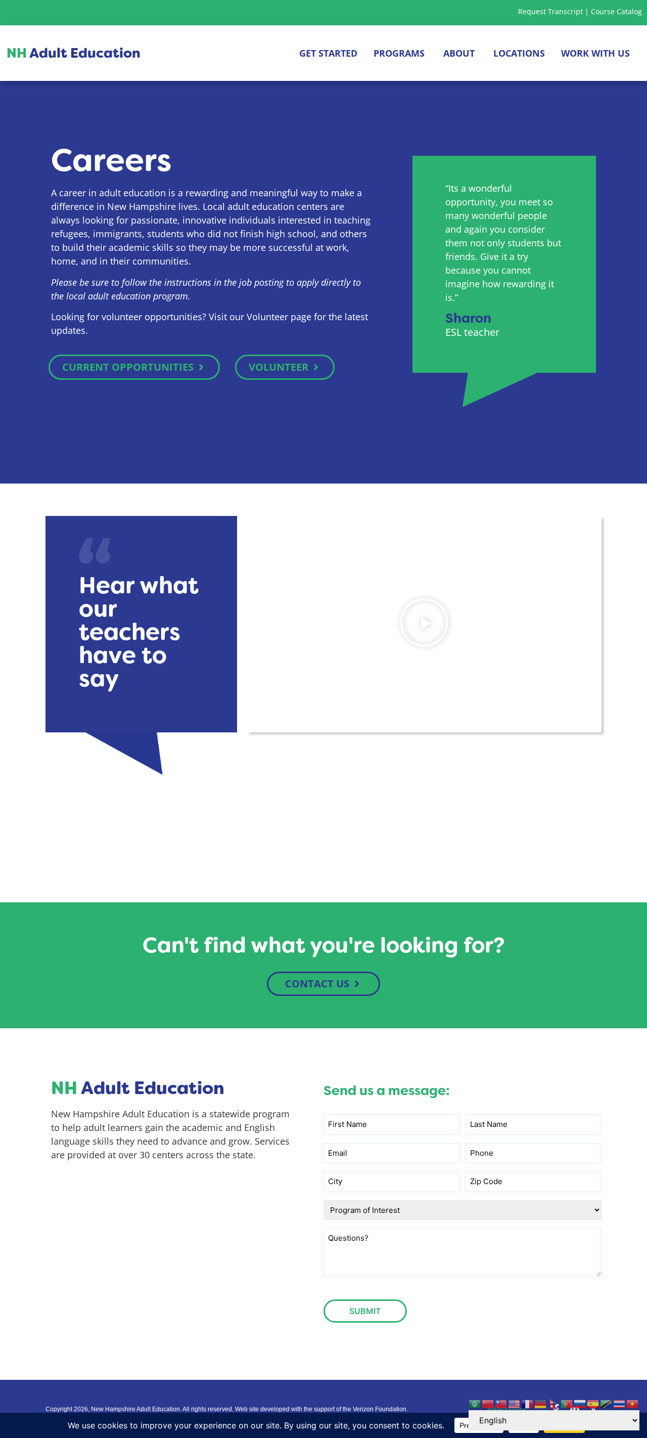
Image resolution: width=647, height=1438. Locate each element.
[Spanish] (593, 1403)
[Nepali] (554, 1403)
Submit (365, 1311)
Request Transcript (550, 11)
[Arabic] (475, 1403)
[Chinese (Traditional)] (501, 1403)
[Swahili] (606, 1403)
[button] (424, 624)
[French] (527, 1403)
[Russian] (580, 1403)
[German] (540, 1403)
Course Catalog (616, 11)
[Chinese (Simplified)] (488, 1403)
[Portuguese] (567, 1403)
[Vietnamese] (632, 1403)
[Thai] (619, 1403)
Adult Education (74, 53)
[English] (514, 1403)
